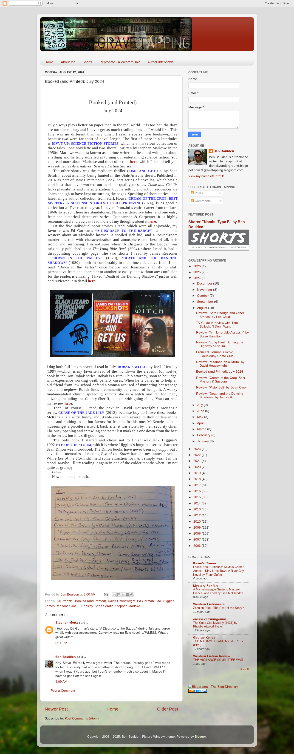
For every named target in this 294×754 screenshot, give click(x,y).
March (202, 429)
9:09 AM (61, 681)
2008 (197, 533)
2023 (197, 449)
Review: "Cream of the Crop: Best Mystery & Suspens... (220, 379)
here (133, 161)
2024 (197, 278)
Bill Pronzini (65, 601)
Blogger (200, 736)
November (205, 289)
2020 (197, 467)
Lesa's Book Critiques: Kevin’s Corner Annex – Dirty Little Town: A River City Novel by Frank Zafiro (218, 570)
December (205, 283)
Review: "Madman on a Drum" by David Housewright (220, 363)
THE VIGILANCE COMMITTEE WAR (218, 660)
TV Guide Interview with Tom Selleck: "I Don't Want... (217, 324)
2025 (197, 272)
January (203, 441)
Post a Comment (63, 690)
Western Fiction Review (211, 656)
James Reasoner (57, 606)
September (205, 301)
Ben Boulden (65, 657)
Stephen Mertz (66, 622)
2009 (197, 527)
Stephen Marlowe (128, 606)
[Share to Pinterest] (132, 595)
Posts (198, 193)
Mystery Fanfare (205, 585)
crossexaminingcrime (210, 619)
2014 (197, 503)
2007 (197, 539)
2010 (197, 521)
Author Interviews (160, 62)
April (200, 423)
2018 (197, 479)
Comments (202, 201)
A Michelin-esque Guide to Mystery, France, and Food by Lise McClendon (218, 591)
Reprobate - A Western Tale (119, 62)
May (200, 417)
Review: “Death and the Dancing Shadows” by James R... (219, 395)
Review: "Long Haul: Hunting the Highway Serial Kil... (219, 344)
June (201, 411)
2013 (197, 509)
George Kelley (204, 637)
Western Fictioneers (209, 604)
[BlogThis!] (118, 595)
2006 (197, 545)
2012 (197, 515)
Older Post (167, 709)
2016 (197, 491)
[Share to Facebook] (127, 595)
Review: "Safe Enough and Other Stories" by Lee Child (220, 314)
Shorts (87, 62)
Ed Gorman (145, 601)
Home (49, 62)
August (202, 308)
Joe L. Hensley (82, 606)
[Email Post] (106, 594)
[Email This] (114, 595)
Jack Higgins (165, 601)
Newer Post (56, 709)
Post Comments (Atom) (82, 718)
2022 (197, 455)
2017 (197, 485)
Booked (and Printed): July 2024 (219, 371)
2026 (197, 266)
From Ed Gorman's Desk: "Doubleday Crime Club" (215, 353)
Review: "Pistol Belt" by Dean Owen (222, 387)
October (203, 295)
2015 (197, 497)
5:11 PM (61, 643)
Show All (244, 669)
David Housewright (121, 601)
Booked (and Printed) (90, 601)
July (200, 405)
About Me (68, 62)
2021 (197, 461)
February (204, 435)
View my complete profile (206, 176)
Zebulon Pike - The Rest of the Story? (218, 608)
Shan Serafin (104, 606)
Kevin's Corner (204, 563)
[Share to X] (123, 595)
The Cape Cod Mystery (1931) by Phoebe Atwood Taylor (215, 624)
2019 (197, 473)
